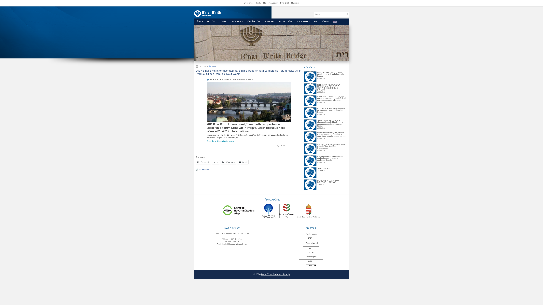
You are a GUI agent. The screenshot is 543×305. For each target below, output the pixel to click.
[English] (335, 21)
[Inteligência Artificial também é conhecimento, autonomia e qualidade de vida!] (310, 158)
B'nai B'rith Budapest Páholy (275, 274)
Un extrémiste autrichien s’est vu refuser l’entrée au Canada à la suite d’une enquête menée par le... (331, 134)
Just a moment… (324, 168)
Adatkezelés (303, 22)
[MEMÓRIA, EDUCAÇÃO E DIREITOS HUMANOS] (310, 182)
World (214, 66)
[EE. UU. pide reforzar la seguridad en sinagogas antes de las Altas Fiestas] (310, 107)
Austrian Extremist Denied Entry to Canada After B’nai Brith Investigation (331, 146)
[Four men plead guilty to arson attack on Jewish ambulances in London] (310, 71)
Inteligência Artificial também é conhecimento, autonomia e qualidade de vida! (329, 158)
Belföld (211, 22)
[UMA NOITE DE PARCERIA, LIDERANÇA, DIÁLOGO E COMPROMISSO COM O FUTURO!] (310, 86)
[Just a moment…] (310, 177)
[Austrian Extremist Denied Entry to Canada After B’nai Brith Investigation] (310, 146)
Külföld (224, 22)
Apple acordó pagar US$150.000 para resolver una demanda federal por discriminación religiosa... (331, 98)
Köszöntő (237, 22)
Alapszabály (285, 22)
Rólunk (325, 22)
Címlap (199, 22)
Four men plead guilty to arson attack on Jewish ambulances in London (330, 74)
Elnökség (270, 22)
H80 (315, 22)
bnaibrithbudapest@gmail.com (234, 244)
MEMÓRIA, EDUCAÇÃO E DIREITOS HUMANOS (328, 181)
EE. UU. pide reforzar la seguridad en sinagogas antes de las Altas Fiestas (331, 110)
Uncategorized (204, 169)
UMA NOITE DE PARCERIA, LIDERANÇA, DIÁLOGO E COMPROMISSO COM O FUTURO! (329, 87)
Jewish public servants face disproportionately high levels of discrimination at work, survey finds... (330, 123)
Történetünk (253, 22)
